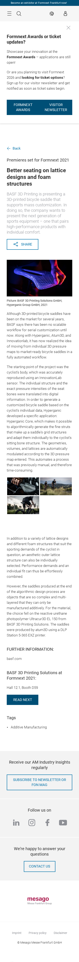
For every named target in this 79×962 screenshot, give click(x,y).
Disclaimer (60, 933)
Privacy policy (38, 933)
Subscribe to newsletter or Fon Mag (39, 782)
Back (17, 148)
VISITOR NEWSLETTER (56, 107)
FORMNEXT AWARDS (23, 107)
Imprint (16, 933)
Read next (22, 700)
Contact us (39, 866)
